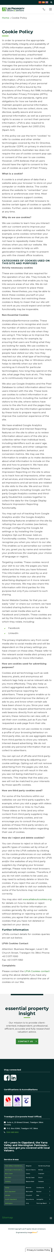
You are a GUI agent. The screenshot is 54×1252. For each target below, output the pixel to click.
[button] (50, 9)
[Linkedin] (13, 1077)
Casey (7, 1187)
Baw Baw (8, 1177)
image (32, 1232)
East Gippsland (10, 1191)
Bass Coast (9, 1173)
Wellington (9, 1203)
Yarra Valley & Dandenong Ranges (16, 1166)
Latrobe (7, 1195)
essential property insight (27, 1011)
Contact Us (25, 1041)
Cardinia (8, 1181)
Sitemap (7, 1217)
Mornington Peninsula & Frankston (17, 1169)
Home (5, 17)
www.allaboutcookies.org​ (37, 899)
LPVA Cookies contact (37, 971)
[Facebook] (7, 1077)
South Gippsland (11, 1199)
